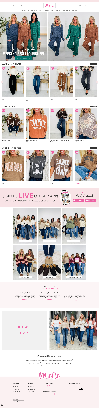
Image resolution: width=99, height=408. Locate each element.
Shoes (72, 10)
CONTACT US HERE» (49, 393)
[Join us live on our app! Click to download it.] (49, 197)
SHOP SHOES (49, 277)
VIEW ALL (94, 63)
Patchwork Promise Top (79, 140)
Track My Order (31, 391)
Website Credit (58, 406)
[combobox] (20, 6)
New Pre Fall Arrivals (32, 10)
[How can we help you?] (27, 6)
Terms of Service (16, 391)
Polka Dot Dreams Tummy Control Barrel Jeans (59, 97)
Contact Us (15, 386)
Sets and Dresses (46, 10)
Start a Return (31, 386)
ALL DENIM (25, 241)
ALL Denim (24, 10)
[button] (85, 5)
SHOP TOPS (49, 241)
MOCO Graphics (54, 10)
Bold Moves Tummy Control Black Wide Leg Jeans (11, 97)
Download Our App (31, 389)
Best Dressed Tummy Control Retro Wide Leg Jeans (60, 140)
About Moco (15, 387)
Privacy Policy (16, 389)
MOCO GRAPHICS (74, 241)
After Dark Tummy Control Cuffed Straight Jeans (84, 97)
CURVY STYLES (25, 277)
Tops (39, 10)
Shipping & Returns (32, 387)
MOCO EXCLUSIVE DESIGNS (64, 10)
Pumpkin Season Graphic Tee (31, 140)
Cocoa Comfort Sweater (6, 140)
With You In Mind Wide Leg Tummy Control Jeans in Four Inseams (37, 98)
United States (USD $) (17, 401)
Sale (76, 10)
